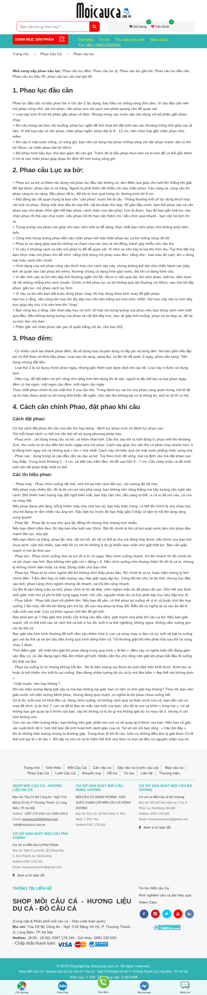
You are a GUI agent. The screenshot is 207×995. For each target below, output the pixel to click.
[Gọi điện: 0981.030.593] (103, 985)
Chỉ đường (21, 992)
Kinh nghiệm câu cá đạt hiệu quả (165, 895)
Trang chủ (21, 54)
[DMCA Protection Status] (166, 927)
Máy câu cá (174, 768)
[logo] (103, 5)
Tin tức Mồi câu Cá (154, 888)
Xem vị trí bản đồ (157, 827)
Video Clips (159, 40)
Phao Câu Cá (51, 54)
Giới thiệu (86, 40)
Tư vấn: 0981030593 (99, 45)
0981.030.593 (61, 813)
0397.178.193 (34, 813)
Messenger (144, 992)
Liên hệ (147, 773)
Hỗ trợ (112, 773)
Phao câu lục (83, 54)
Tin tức (104, 40)
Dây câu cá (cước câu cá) (138, 768)
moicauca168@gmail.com (40, 819)
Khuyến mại (91, 773)
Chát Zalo (62, 992)
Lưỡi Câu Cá (65, 773)
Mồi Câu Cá (77, 768)
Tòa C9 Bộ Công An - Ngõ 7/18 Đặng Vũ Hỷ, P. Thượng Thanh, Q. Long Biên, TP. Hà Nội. (40, 802)
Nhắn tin (185, 992)
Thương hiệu (169, 773)
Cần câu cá (102, 768)
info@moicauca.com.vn (29, 825)
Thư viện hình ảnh (129, 40)
